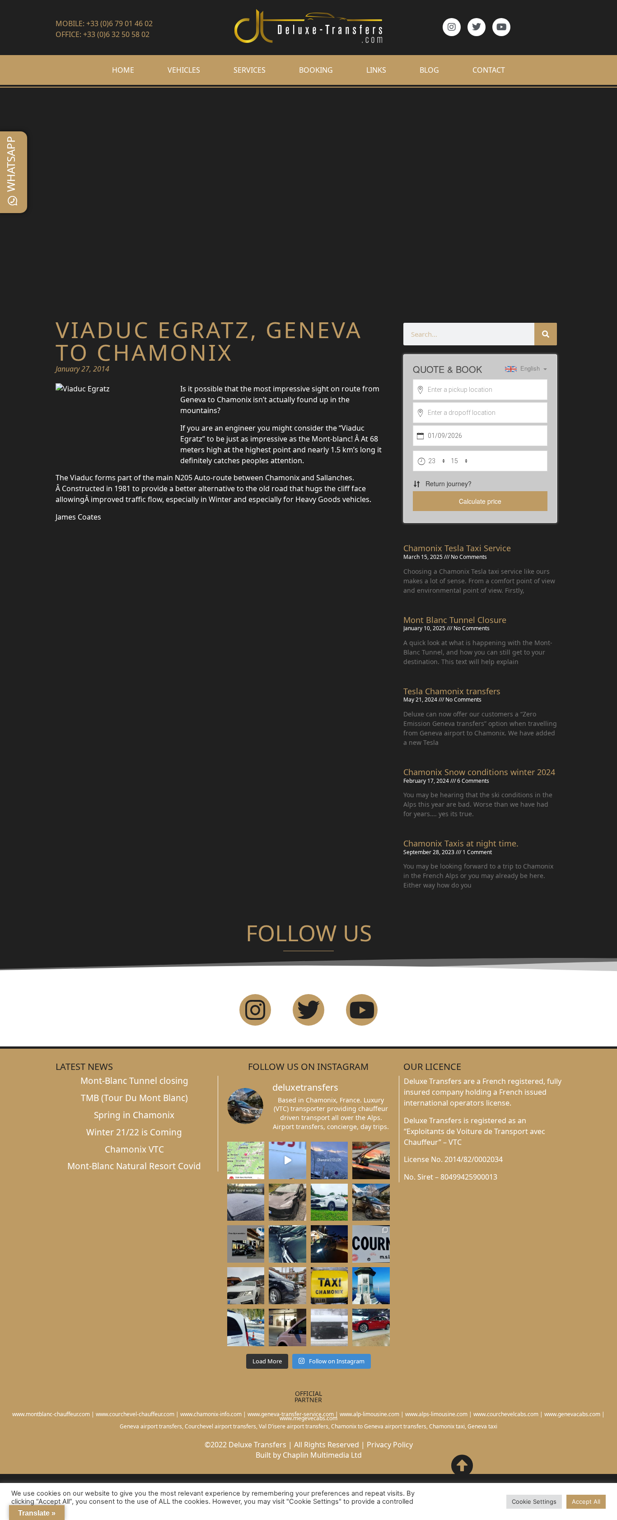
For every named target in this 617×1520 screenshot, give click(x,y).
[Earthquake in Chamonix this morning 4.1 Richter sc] (245, 1160)
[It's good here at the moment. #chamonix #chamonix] (371, 1243)
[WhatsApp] (12, 200)
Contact (488, 70)
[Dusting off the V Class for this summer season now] (371, 1202)
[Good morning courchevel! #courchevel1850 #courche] (329, 1243)
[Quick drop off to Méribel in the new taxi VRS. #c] (245, 1285)
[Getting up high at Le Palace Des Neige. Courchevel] (287, 1285)
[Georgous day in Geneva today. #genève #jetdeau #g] (371, 1285)
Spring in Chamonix (134, 1115)
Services (250, 70)
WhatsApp (10, 164)
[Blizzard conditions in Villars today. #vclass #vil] (329, 1327)
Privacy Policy (390, 1445)
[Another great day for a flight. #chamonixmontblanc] (245, 1327)
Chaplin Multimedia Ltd (322, 1455)
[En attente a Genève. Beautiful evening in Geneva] (287, 1327)
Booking (316, 70)
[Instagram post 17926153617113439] (245, 1202)
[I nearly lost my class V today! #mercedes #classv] (287, 1243)
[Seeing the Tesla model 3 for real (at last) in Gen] (371, 1327)
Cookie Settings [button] (534, 1501)
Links (376, 70)
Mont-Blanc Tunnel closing (134, 1081)
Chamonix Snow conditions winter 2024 (479, 772)
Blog (429, 70)
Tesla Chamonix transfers (451, 691)
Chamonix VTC (134, 1149)
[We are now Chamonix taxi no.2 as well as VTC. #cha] (329, 1285)
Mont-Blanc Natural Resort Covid (134, 1166)
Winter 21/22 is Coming (134, 1132)
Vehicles (184, 70)
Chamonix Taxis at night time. (461, 843)
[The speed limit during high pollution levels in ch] (287, 1160)
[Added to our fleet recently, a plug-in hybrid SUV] (329, 1202)
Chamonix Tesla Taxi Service (457, 548)
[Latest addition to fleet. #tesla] (287, 1202)
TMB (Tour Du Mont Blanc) (134, 1098)
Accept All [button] (586, 1501)
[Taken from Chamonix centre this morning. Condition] (329, 1160)
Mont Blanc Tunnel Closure (454, 619)
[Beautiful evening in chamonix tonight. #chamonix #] (371, 1160)
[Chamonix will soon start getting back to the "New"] (245, 1243)
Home (123, 70)
